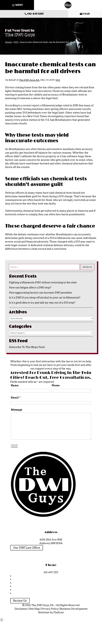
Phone (56, 385)
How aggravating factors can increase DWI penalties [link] (40, 292)
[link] (67, 5)
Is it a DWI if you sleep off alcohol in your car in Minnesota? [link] (44, 297)
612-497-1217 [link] (35, 13)
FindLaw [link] (59, 612)
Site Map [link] (34, 608)
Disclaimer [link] (21, 608)
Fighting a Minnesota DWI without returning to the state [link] (43, 282)
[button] (17, 5)
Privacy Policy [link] (49, 608)
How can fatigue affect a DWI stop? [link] (30, 287)
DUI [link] (58, 80)
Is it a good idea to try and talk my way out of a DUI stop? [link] (42, 302)
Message (16, 409)
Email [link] (86, 13)
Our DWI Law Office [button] (26, 547)
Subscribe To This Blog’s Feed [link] (27, 347)
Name (15, 385)
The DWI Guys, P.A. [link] (29, 80)
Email (15, 397)
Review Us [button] (20, 600)
